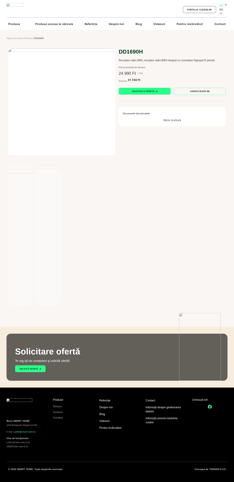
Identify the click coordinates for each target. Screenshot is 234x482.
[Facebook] (210, 407)
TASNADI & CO (217, 469)
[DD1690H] (61, 101)
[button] (223, 10)
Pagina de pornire (15, 38)
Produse (29, 38)
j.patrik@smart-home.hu (25, 432)
